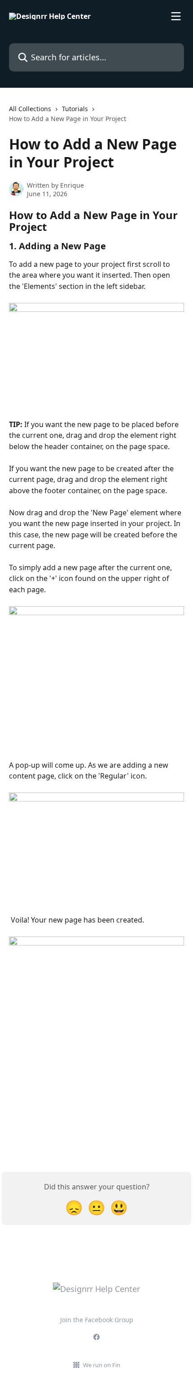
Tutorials (75, 108)
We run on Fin (101, 1365)
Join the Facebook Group (96, 1319)
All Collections (30, 108)
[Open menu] (176, 16)
